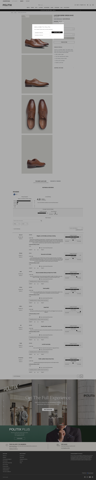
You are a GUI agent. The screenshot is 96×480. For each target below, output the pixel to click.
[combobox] (42, 33)
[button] (61, 22)
